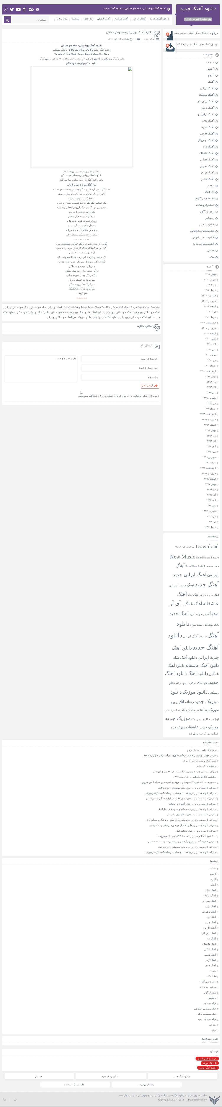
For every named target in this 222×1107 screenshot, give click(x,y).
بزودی (210, 185)
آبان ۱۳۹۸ (211, 446)
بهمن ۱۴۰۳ (210, 274)
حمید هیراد (196, 624)
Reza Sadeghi (199, 566)
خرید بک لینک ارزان (207, 1058)
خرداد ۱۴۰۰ (210, 365)
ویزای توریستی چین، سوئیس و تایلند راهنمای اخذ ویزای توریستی (184, 771)
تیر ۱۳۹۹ (211, 403)
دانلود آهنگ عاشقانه (202, 665)
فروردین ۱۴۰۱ (209, 328)
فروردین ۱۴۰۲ (209, 301)
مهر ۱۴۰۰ (211, 349)
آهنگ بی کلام (206, 95)
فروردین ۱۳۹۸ (209, 473)
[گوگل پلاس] (6, 9)
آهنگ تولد (208, 121)
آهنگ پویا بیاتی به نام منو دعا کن (46, 307)
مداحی (210, 250)
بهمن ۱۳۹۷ (210, 484)
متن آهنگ (196, 719)
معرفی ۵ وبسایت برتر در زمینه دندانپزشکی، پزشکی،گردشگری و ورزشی (180, 793)
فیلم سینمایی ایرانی (203, 237)
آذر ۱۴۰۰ (211, 344)
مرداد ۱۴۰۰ (210, 355)
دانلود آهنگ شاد (185, 658)
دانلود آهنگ (97, 312)
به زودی (88, 19)
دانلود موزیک (84, 317)
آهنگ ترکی (208, 108)
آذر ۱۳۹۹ (211, 387)
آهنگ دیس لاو (206, 140)
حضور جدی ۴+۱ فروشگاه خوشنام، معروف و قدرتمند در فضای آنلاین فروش (179, 782)
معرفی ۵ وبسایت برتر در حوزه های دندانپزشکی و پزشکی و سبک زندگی (180, 820)
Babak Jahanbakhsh (185, 547)
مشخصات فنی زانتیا (206, 766)
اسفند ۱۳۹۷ (210, 478)
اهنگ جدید (179, 613)
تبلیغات (75, 19)
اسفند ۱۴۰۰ (210, 333)
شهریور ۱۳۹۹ (209, 398)
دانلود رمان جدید (110, 1076)
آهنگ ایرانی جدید (189, 574)
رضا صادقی (202, 710)
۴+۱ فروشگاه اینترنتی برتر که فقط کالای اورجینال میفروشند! (186, 836)
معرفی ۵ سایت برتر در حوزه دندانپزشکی (195, 830)
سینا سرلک (175, 710)
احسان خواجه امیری (199, 614)
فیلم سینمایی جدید (203, 244)
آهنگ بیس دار (206, 101)
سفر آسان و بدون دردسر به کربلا (199, 760)
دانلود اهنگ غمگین (199, 683)
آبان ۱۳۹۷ (211, 500)
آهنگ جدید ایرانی (181, 585)
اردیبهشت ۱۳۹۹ (208, 414)
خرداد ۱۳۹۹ (210, 408)
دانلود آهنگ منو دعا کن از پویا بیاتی (136, 317)
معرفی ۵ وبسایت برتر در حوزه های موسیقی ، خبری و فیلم (187, 787)
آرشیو (210, 69)
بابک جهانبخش (211, 625)
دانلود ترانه (182, 683)
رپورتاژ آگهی (207, 211)
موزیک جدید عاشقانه (202, 727)
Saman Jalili (213, 566)
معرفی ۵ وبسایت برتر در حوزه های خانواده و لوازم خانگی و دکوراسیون (181, 798)
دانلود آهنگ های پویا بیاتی (105, 317)
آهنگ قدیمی (103, 19)
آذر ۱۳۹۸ (211, 441)
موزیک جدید (178, 718)
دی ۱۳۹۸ (211, 435)
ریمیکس (209, 218)
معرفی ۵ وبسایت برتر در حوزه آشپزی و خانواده (192, 803)
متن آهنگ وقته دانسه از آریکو (201, 750)
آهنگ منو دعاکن (124, 312)
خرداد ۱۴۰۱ (210, 317)
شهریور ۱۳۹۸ (209, 457)
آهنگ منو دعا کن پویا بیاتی (147, 312)
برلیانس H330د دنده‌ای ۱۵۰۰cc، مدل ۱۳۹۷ (194, 777)
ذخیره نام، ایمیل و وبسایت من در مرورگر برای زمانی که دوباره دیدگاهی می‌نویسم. (118, 395)
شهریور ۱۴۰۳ (209, 279)
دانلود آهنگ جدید (159, 19)
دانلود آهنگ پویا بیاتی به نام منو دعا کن (129, 32)
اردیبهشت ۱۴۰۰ (208, 371)
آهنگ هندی (207, 179)
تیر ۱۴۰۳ (211, 285)
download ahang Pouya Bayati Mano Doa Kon (87, 307)
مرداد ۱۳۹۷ (210, 516)
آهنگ (152, 39)
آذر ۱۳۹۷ (211, 494)
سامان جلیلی (188, 710)
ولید (15, 1099)
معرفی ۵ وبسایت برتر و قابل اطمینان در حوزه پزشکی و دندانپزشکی (182, 825)
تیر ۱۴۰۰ (211, 360)
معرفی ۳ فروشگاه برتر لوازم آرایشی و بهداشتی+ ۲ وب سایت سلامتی (181, 841)
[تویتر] (12, 9)
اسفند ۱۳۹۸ (210, 425)
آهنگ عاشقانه (206, 153)
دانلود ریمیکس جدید (74, 1084)
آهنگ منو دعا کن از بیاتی (16, 307)
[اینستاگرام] (24, 9)
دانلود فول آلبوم (205, 198)
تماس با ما (62, 19)
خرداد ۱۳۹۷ (210, 527)
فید (5, 1099)
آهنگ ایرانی (139, 19)
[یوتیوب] (18, 9)
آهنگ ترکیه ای (206, 114)
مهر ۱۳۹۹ (211, 392)
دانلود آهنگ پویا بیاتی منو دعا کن (33, 312)
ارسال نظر (147, 385)
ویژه (146, 39)
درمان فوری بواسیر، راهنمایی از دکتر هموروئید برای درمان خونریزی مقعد (180, 755)
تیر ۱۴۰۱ (211, 311)
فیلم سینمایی (206, 224)
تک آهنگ (209, 192)
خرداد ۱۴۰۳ (210, 290)
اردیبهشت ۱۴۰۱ (208, 322)
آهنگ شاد (208, 147)
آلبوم (211, 75)
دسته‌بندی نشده (205, 205)
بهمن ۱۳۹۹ (210, 376)
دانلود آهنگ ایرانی (195, 636)
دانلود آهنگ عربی (208, 1067)
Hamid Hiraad (203, 557)
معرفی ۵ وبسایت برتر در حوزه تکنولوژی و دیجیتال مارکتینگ (187, 809)
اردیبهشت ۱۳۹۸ (208, 468)
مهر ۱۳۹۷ (211, 505)
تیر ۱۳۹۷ (211, 521)
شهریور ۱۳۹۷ (209, 511)
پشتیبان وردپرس (146, 1084)
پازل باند (193, 733)
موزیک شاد (204, 733)
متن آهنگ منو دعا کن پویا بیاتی (61, 317)
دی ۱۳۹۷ (211, 489)
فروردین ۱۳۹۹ (209, 419)
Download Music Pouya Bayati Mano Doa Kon (136, 307)
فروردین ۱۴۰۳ (209, 295)
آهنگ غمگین (121, 19)
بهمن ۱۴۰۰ (210, 338)
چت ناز (38, 1076)
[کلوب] (31, 9)
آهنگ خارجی (207, 134)
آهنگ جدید (207, 127)
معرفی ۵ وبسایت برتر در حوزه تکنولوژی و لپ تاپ (191, 814)
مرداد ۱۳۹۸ (210, 462)
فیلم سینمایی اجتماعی (202, 231)
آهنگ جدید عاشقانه (209, 595)
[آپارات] (37, 9)
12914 (210, 62)
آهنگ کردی (207, 172)
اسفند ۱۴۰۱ (210, 306)
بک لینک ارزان (210, 1063)
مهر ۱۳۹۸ (211, 451)
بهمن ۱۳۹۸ (210, 430)
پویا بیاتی (109, 312)
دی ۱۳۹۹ (211, 382)
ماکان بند (205, 719)
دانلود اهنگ (198, 673)
